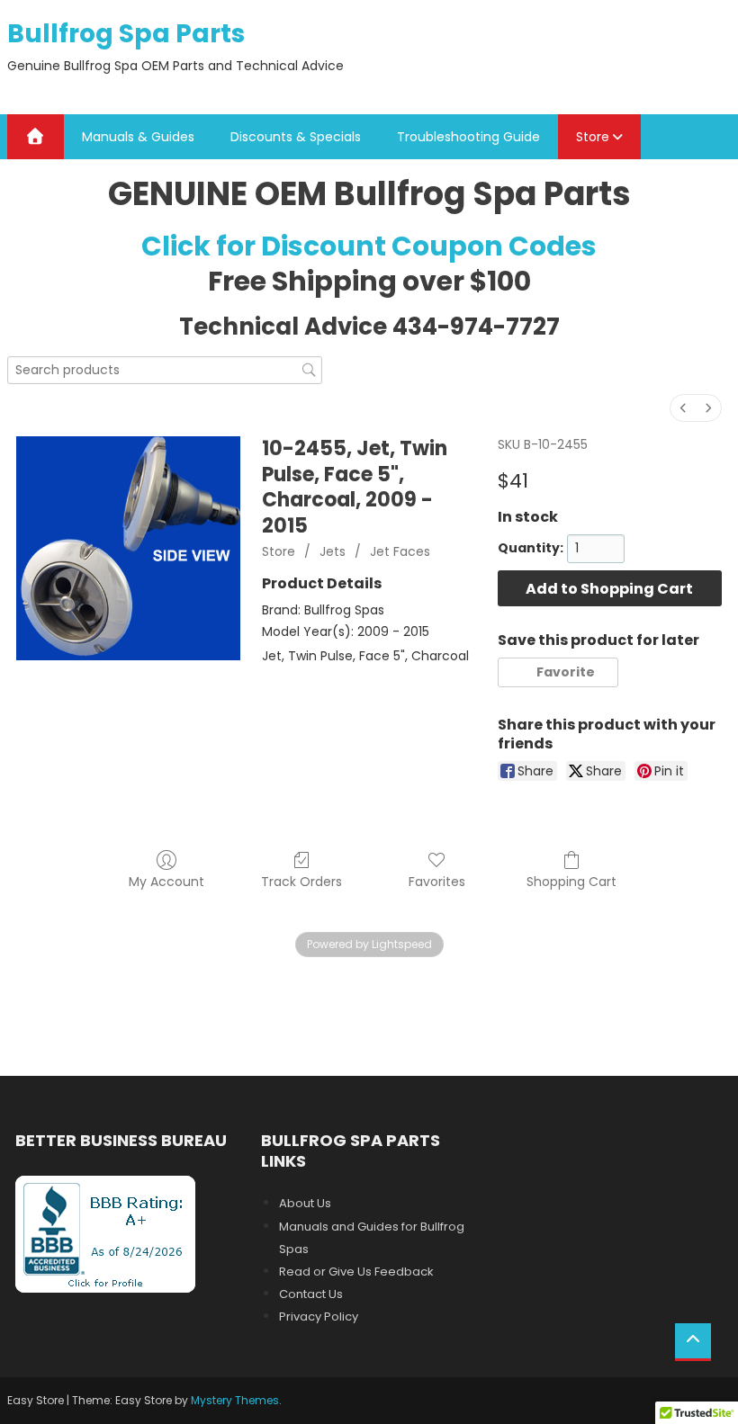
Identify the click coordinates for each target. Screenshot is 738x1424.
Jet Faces (400, 551)
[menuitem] (683, 408)
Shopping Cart (571, 881)
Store (592, 137)
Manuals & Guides (138, 137)
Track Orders (301, 881)
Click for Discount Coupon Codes (369, 246)
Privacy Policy (318, 1316)
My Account (166, 881)
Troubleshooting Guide (468, 137)
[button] (558, 672)
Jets (333, 551)
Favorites (437, 881)
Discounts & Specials (295, 137)
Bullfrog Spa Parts (126, 33)
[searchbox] (164, 370)
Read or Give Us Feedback (356, 1271)
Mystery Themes (235, 1400)
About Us (305, 1203)
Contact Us (311, 1294)
